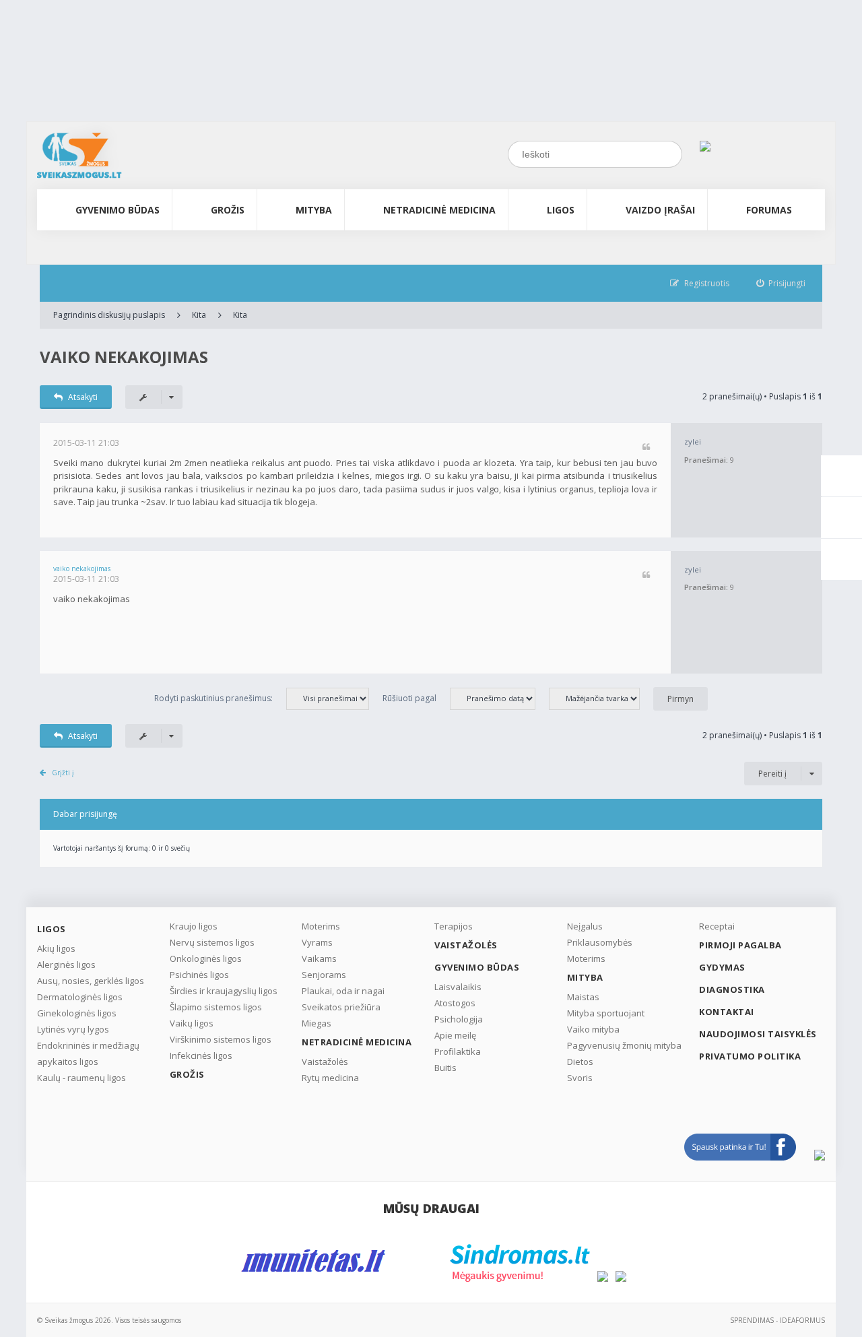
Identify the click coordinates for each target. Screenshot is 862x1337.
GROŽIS (227, 209)
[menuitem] (781, 283)
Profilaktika (457, 1051)
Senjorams (324, 975)
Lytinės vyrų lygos (73, 1029)
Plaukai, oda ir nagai (343, 991)
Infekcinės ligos (201, 1055)
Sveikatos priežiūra (341, 1007)
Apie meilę (455, 1035)
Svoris (580, 1078)
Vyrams (317, 942)
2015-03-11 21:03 (86, 443)
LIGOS (560, 209)
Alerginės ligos (66, 964)
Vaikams (319, 958)
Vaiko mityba (593, 1029)
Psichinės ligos (199, 975)
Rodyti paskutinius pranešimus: (213, 698)
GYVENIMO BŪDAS (117, 209)
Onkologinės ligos (206, 958)
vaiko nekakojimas (124, 357)
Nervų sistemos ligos (212, 942)
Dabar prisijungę (85, 814)
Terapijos (453, 926)
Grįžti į (63, 772)
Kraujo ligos (194, 926)
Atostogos (454, 1003)
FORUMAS (769, 209)
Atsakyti (83, 397)
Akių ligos (56, 948)
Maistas (583, 997)
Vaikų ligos (191, 1023)
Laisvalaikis (458, 987)
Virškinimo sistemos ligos (220, 1039)
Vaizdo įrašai (660, 209)
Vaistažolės (325, 1061)
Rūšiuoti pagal (409, 698)
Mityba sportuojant (605, 1013)
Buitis (445, 1068)
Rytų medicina (330, 1078)
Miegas (316, 1023)
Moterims (321, 926)
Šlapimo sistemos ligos (216, 1007)
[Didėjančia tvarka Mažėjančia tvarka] (601, 698)
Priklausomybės (599, 942)
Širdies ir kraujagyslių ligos (223, 991)
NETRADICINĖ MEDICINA (439, 209)
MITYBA (314, 209)
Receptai (717, 926)
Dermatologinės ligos (80, 997)
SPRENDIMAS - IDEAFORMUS (777, 1320)
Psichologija (458, 1019)
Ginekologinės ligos (77, 1013)
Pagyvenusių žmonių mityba (624, 1045)
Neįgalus (585, 926)
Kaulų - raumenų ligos (81, 1078)
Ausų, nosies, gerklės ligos (90, 981)
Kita (199, 315)
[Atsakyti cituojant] (646, 447)
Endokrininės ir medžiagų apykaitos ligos (88, 1053)
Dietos (580, 1061)
